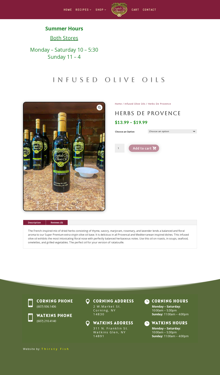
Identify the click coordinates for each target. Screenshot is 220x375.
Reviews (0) (57, 222)
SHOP (100, 9)
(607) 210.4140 (46, 321)
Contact (149, 9)
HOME (68, 9)
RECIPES (82, 9)
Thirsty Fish (55, 349)
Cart (135, 9)
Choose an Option (124, 131)
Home (118, 103)
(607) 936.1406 (46, 306)
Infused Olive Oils (134, 103)
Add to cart (142, 148)
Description (34, 222)
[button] (99, 107)
